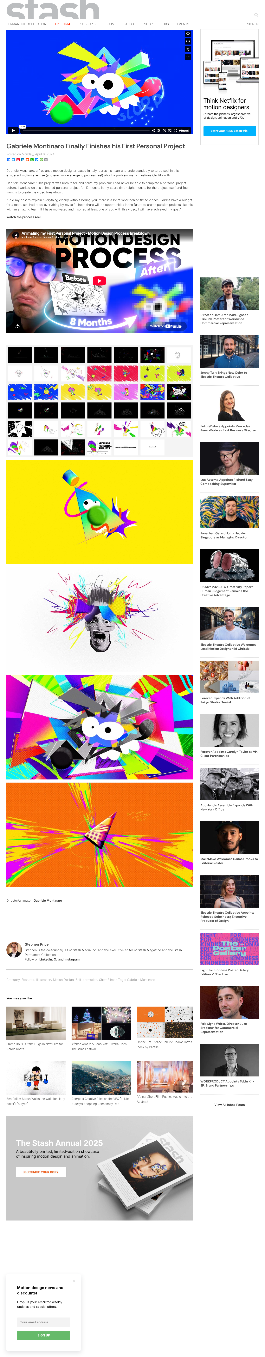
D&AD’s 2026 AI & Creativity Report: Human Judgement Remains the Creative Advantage (227, 591)
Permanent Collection (26, 24)
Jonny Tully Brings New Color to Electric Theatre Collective (223, 375)
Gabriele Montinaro (48, 900)
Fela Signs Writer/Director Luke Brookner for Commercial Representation (223, 1028)
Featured (28, 980)
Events (183, 24)
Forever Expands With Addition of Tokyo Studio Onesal (225, 700)
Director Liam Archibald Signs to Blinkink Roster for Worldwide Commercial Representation (224, 319)
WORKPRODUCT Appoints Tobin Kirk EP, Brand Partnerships (227, 1083)
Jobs (165, 24)
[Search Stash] (255, 15)
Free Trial (63, 24)
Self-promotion (86, 980)
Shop (148, 24)
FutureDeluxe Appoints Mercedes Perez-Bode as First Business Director (228, 428)
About (130, 24)
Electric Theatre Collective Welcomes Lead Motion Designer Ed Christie (228, 647)
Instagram (72, 959)
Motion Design (63, 980)
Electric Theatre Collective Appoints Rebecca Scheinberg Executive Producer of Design (227, 917)
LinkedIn (45, 959)
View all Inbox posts (229, 1105)
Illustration (43, 980)
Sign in (253, 24)
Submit (111, 24)
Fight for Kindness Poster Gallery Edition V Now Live (224, 972)
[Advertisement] (229, 213)
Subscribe (88, 24)
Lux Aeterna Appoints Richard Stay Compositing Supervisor (226, 482)
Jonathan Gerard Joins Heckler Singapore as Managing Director (224, 535)
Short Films (107, 980)
